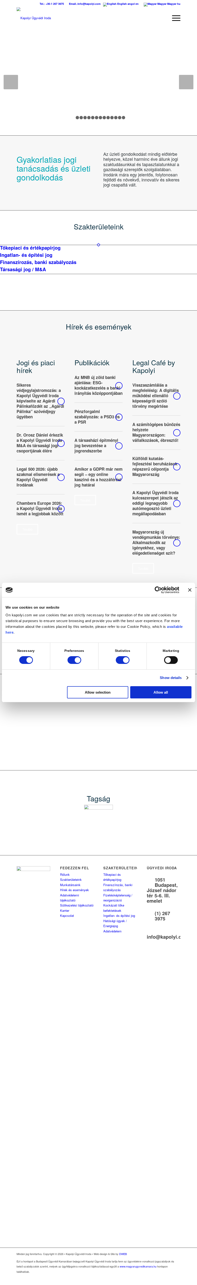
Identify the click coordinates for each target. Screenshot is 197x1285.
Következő (186, 82)
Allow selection (98, 692)
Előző (11, 82)
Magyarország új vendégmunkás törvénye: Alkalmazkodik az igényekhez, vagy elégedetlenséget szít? (156, 542)
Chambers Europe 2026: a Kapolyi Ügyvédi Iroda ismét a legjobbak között (40, 508)
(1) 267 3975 (162, 916)
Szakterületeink (71, 879)
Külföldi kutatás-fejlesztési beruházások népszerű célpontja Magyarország (154, 466)
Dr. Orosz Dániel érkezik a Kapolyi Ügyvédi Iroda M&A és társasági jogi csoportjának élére (40, 443)
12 (115, 117)
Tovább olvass (61, 401)
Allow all (161, 692)
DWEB (123, 1254)
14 (123, 117)
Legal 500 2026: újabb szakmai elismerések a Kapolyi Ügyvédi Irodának (38, 477)
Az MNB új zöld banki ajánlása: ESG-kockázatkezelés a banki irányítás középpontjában (98, 385)
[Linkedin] (176, 1279)
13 (119, 117)
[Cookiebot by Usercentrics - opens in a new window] (158, 590)
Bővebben (29, 68)
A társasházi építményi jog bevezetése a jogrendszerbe (96, 445)
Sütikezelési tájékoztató (76, 905)
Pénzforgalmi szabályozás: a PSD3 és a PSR (97, 416)
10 (108, 117)
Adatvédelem (112, 931)
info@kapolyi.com (167, 936)
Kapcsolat (67, 915)
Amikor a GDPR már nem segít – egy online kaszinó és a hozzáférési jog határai (98, 477)
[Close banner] (189, 590)
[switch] (74, 660)
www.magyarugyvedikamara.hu (138, 1266)
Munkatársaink (70, 885)
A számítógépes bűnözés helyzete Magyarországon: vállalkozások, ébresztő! (156, 432)
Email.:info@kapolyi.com (85, 4)
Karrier (64, 910)
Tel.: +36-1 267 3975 (52, 4)
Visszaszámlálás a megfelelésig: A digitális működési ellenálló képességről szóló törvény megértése (155, 395)
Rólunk (65, 874)
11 (112, 117)
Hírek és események (74, 890)
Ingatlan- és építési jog (119, 915)
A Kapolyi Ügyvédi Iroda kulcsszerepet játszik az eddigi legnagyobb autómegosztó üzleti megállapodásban (155, 503)
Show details (171, 678)
